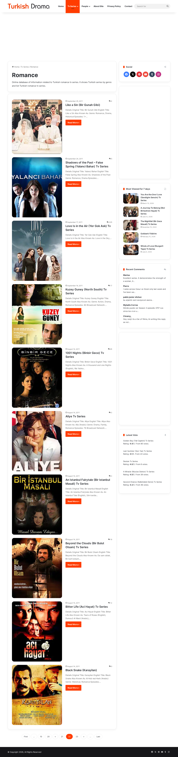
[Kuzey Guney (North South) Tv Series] (37, 314)
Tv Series (72, 6)
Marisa (126, 275)
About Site (98, 6)
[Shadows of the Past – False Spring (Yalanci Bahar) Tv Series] (37, 187)
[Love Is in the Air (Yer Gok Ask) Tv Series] (37, 251)
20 (48, 736)
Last (98, 736)
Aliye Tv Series (75, 416)
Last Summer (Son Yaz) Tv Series (137, 451)
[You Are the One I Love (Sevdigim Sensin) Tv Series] (131, 198)
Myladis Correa (130, 305)
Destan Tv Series (130, 461)
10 (41, 736)
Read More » (73, 122)
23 (77, 736)
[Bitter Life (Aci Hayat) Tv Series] (37, 631)
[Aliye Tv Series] (37, 441)
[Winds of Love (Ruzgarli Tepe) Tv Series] (131, 250)
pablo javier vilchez (132, 297)
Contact (128, 6)
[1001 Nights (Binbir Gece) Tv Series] (37, 378)
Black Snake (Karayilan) (81, 670)
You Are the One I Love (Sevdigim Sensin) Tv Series (151, 197)
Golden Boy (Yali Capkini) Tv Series (138, 441)
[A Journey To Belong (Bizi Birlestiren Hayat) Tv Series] (131, 212)
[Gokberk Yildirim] (131, 237)
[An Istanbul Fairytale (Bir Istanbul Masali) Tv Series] (37, 505)
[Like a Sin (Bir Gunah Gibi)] (37, 127)
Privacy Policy (114, 6)
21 (62, 736)
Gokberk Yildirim (149, 233)
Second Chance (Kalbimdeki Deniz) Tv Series (142, 482)
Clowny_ (127, 316)
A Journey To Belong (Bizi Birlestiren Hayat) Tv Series (153, 211)
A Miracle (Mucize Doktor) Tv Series (138, 471)
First (26, 736)
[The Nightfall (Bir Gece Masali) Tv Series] (131, 225)
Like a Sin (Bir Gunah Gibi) (82, 105)
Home (61, 6)
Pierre (126, 286)
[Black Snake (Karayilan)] (37, 695)
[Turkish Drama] (28, 6)
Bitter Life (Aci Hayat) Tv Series (86, 606)
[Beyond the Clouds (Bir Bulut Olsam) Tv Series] (37, 568)
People (85, 6)
